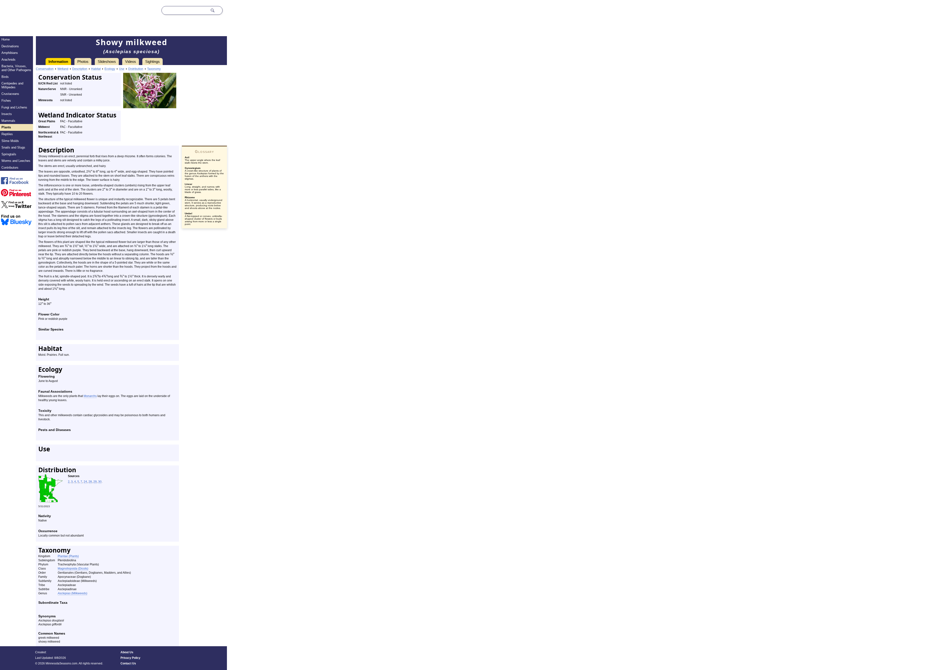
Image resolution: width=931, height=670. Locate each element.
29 (95, 481)
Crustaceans (10, 94)
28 (90, 481)
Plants (6, 127)
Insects (6, 114)
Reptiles (7, 134)
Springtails (8, 154)
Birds (5, 77)
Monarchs (90, 396)
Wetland (62, 69)
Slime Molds (10, 141)
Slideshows (107, 61)
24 (85, 481)
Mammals (8, 121)
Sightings (152, 61)
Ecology (109, 69)
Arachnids (8, 59)
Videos (130, 61)
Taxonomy (154, 69)
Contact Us (128, 663)
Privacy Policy (130, 658)
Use (121, 69)
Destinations (10, 46)
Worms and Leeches (15, 161)
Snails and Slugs (13, 147)
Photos (82, 61)
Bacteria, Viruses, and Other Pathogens (16, 68)
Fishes (6, 100)
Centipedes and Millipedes (12, 85)
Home (5, 39)
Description (79, 69)
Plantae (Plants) (68, 556)
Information (58, 61)
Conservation (45, 69)
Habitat (96, 69)
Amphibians (9, 53)
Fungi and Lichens (14, 107)
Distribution (135, 69)
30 (100, 481)
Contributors (9, 167)
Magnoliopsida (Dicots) (73, 568)
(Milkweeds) (72, 593)
